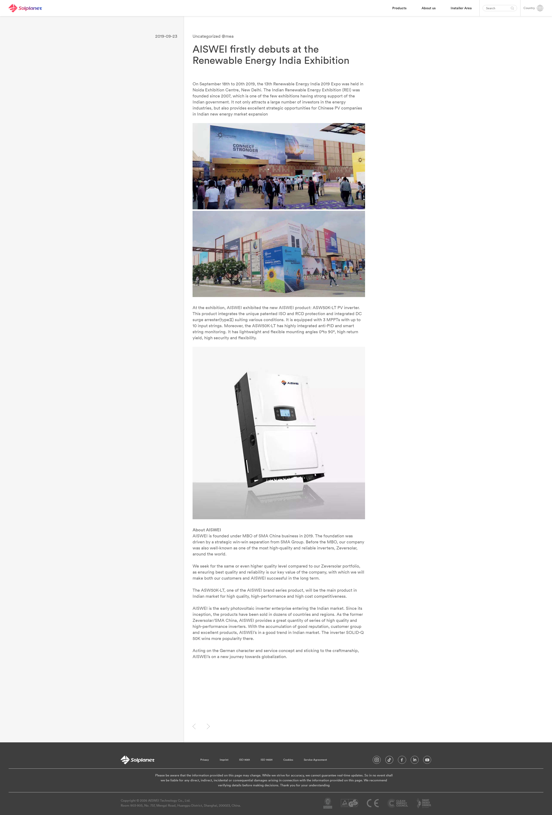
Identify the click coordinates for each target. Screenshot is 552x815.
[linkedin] (414, 761)
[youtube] (427, 761)
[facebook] (402, 761)
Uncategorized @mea (213, 36)
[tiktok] (389, 761)
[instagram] (376, 761)
